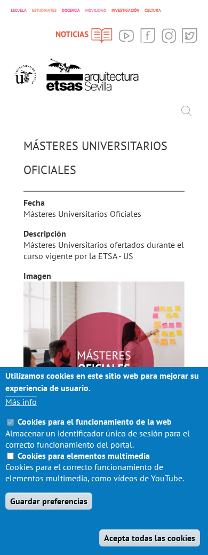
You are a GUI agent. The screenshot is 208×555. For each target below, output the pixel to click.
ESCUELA (19, 10)
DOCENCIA (71, 10)
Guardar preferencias (48, 501)
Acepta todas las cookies (149, 538)
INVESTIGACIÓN (125, 10)
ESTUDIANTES (44, 10)
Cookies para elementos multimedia (84, 455)
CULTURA (153, 10)
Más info (21, 401)
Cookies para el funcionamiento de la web (95, 421)
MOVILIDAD (95, 10)
